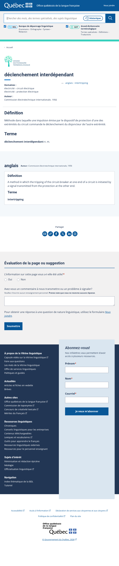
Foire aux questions (14, 361)
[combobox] (54, 18)
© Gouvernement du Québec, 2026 (58, 539)
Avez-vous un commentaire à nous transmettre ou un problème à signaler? (48, 289)
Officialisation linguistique (18, 469)
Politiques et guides (14, 373)
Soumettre (13, 326)
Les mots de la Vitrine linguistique (22, 365)
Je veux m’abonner (86, 411)
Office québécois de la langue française (58, 5)
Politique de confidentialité (50, 516)
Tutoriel (8, 485)
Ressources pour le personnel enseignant (26, 449)
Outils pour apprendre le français (21, 441)
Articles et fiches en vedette (18, 385)
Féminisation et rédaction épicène (22, 461)
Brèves (7, 389)
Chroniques (10, 425)
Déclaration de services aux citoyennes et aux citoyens (81, 510)
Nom (69, 378)
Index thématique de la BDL (18, 481)
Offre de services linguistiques (20, 369)
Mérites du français (14, 413)
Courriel (70, 393)
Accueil (9, 47)
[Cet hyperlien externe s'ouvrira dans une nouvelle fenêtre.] (18, 5)
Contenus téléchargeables (17, 433)
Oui (10, 279)
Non (23, 279)
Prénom (70, 363)
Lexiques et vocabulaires (17, 437)
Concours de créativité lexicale (20, 409)
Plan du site (75, 516)
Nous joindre (109, 5)
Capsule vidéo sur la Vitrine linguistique (25, 357)
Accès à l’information (38, 510)
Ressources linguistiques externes (22, 445)
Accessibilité (16, 510)
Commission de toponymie (18, 405)
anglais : (76, 82)
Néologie (8, 465)
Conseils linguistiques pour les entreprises (26, 429)
